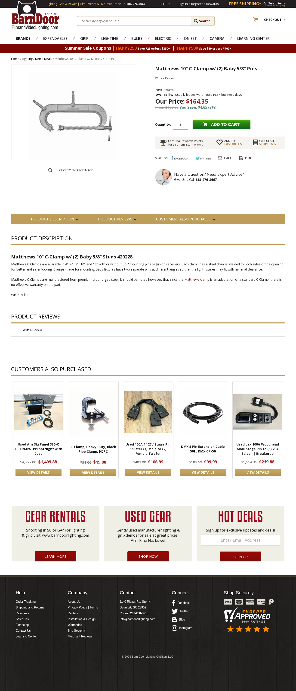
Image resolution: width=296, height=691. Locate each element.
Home (15, 59)
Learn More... (194, 144)
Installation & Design (82, 619)
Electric (163, 38)
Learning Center (253, 38)
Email (227, 158)
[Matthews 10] (73, 159)
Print (249, 158)
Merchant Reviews (80, 636)
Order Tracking (26, 601)
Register (197, 4)
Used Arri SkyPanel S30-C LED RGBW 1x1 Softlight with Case (38, 449)
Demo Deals (43, 59)
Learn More (56, 556)
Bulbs (136, 38)
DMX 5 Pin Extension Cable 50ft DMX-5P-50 (203, 448)
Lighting (110, 38)
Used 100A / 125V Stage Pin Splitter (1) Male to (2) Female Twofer (148, 449)
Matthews (191, 279)
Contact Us (23, 630)
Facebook (183, 603)
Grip (84, 38)
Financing (22, 625)
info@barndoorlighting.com (137, 619)
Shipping (267, 142)
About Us (74, 601)
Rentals (73, 613)
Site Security (76, 630)
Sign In (183, 4)
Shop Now (148, 556)
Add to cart (225, 124)
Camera (217, 38)
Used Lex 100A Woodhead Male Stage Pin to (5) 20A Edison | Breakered (257, 449)
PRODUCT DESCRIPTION (52, 219)
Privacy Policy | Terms (83, 607)
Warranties (75, 625)
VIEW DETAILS (38, 472)
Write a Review (164, 78)
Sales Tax (22, 619)
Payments (22, 613)
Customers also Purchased (183, 219)
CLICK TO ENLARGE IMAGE (76, 170)
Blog (181, 619)
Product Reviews (115, 219)
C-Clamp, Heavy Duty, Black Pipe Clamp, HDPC (93, 449)
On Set (190, 38)
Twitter (183, 611)
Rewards (212, 4)
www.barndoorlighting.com (65, 535)
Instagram (184, 628)
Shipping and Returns (30, 607)
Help (163, 4)
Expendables (55, 38)
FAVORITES (233, 142)
